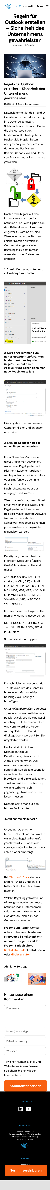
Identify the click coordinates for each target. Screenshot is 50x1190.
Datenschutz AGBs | (25, 1139)
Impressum (19, 1131)
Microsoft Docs (19, 877)
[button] (6, 979)
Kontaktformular (15, 950)
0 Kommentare (32, 104)
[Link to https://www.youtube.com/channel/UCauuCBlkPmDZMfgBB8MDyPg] (28, 1108)
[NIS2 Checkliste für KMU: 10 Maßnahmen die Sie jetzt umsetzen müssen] (13, 977)
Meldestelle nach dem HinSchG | (25, 1137)
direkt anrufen (20, 954)
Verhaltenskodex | (34, 1134)
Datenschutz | (30, 1131)
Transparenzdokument (17, 1134)
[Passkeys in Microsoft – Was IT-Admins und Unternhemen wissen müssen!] (37, 979)
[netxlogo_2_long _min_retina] (20, 4)
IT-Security (20, 104)
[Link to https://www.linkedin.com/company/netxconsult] (20, 1108)
